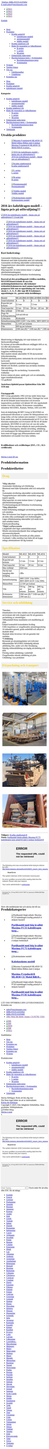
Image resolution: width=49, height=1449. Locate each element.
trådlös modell (22, 41)
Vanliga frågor (12, 67)
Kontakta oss (11, 77)
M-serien (20, 53)
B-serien (20, 48)
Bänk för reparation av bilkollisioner (26, 46)
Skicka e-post (6, 1112)
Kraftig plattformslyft (20, 166)
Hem (8, 29)
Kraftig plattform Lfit (20, 44)
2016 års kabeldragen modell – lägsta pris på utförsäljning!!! (26, 158)
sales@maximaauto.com (16, 1009)
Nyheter (9, 65)
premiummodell (23, 39)
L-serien (20, 51)
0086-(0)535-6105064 (15, 1012)
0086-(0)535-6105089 (15, 1014)
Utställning (16, 74)
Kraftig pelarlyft (18, 34)
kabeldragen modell (25, 36)
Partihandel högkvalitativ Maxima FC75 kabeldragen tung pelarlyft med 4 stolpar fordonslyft (22, 838)
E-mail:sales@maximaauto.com (14, 4)
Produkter (10, 32)
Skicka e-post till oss (9, 457)
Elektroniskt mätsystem (21, 55)
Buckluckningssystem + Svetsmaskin (26, 58)
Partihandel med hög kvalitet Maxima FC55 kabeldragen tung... (27, 928)
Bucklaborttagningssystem (27, 60)
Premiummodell (18, 186)
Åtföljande (10, 129)
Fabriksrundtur (17, 72)
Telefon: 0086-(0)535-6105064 (14, 2)
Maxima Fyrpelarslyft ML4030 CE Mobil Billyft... (26, 975)
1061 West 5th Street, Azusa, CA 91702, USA (25, 1016)
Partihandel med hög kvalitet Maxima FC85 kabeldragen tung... (27, 995)
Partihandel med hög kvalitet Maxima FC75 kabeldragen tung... (27, 948)
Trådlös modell (17, 193)
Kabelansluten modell (20, 200)
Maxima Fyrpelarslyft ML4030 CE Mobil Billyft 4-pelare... (25, 146)
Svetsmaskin (22, 62)
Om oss (9, 70)
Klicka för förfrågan (9, 1102)
